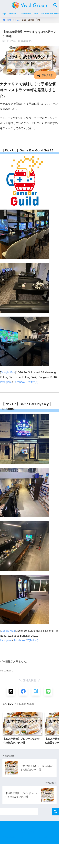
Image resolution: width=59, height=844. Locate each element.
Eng (24, 19)
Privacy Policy (29, 832)
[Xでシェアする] (11, 691)
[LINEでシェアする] (48, 691)
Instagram (5, 382)
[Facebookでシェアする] (23, 691)
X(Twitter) (32, 640)
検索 (55, 811)
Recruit (13, 13)
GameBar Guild (29, 13)
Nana (31, 703)
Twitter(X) (32, 382)
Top (3, 13)
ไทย (38, 19)
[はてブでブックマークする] (35, 691)
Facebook (19, 382)
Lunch (22, 703)
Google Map (8, 372)
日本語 (31, 19)
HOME (31, 827)
